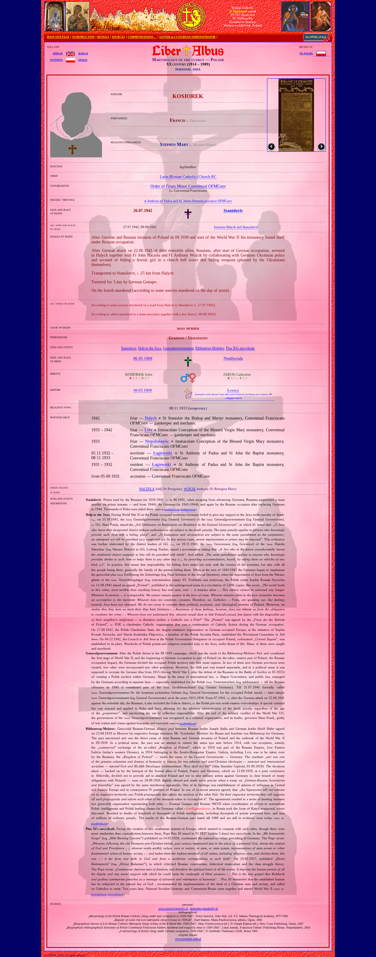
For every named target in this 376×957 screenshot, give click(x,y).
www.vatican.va (99, 894)
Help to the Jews (149, 348)
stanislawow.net (171, 509)
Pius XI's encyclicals (240, 348)
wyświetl (56, 59)
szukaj (82, 59)
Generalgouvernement (178, 348)
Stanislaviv (128, 348)
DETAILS (103, 37)
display (58, 53)
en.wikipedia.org (187, 723)
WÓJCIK (190, 489)
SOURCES (118, 37)
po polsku (306, 53)
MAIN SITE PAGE (58, 37)
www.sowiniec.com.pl (188, 938)
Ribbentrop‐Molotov (209, 348)
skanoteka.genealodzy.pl (204, 908)
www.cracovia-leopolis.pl (173, 908)
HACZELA (147, 489)
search (83, 53)
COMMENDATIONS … (142, 37)
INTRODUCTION (83, 37)
